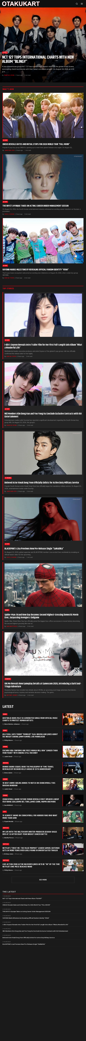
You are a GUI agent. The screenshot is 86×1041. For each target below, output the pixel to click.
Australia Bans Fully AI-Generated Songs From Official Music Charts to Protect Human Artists (30, 719)
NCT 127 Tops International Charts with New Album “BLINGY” (38, 59)
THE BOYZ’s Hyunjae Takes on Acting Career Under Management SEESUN (36, 206)
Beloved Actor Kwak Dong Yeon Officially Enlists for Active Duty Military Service (42, 483)
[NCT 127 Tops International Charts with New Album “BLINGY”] (43, 44)
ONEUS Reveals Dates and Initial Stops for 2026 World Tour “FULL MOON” (36, 144)
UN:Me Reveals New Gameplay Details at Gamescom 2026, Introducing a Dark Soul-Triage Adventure (43, 685)
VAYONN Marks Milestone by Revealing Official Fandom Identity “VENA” (36, 269)
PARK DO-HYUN (9, 75)
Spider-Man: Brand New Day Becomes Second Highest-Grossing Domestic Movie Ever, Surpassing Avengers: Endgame (41, 616)
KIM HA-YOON (9, 278)
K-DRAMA (8, 478)
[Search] (77, 4)
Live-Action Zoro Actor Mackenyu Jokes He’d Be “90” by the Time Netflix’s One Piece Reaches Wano (31, 865)
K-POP (5, 52)
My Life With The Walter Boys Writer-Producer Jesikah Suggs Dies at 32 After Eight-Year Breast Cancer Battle (30, 833)
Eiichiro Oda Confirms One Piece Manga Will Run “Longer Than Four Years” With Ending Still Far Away (30, 752)
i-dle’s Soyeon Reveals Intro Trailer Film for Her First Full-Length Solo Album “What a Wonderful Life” (43, 346)
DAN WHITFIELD (12, 626)
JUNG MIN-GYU (9, 150)
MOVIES (5, 763)
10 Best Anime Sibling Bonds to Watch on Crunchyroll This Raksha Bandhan (29, 784)
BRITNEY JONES (12, 695)
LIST (4, 811)
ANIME (5, 746)
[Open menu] (82, 4)
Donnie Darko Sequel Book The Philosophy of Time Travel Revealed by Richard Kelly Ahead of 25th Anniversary (28, 768)
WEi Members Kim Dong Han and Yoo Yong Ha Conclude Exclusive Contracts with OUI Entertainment (43, 415)
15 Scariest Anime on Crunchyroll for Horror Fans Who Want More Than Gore (30, 816)
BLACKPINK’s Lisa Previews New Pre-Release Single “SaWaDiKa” (34, 549)
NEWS (7, 610)
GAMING (7, 679)
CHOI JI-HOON (9, 214)
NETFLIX (5, 828)
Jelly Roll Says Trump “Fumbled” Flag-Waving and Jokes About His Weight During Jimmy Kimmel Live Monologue (30, 735)
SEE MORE (43, 880)
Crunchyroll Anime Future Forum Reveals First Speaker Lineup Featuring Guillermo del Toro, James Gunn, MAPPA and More (31, 800)
